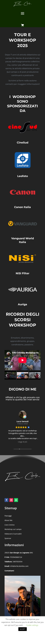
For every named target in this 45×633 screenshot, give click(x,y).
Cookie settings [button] (32, 625)
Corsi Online (10, 525)
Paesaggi (8, 516)
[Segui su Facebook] (6, 500)
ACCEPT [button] (22, 629)
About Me (8, 520)
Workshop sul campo (13, 529)
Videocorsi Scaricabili (13, 534)
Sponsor (8, 538)
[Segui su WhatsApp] (16, 500)
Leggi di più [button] (22, 442)
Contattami (9, 571)
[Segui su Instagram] (11, 500)
